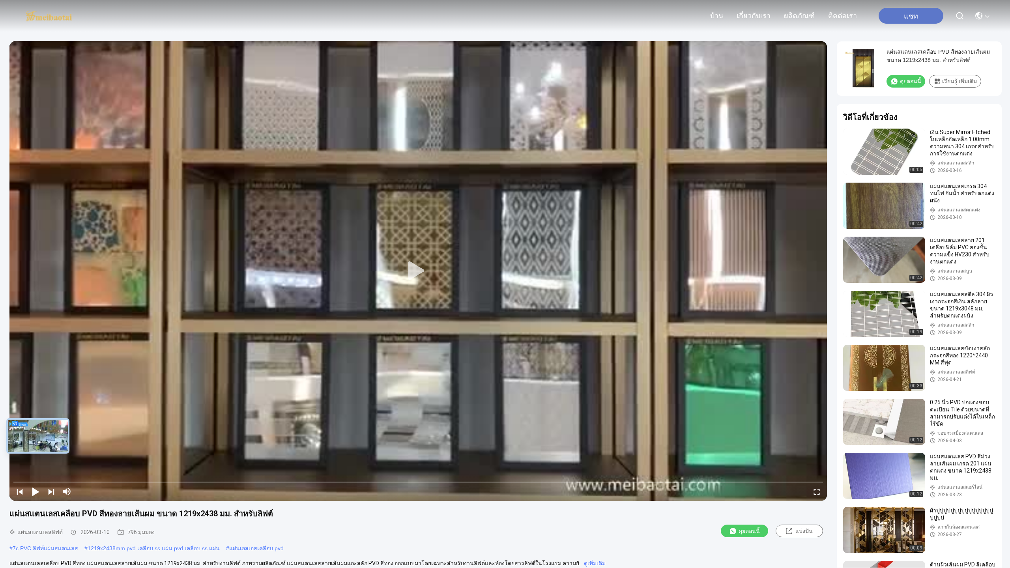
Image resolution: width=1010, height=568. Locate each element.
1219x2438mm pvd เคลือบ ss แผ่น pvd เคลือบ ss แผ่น (154, 548)
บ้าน (716, 16)
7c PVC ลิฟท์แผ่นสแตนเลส (45, 548)
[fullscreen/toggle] (817, 491)
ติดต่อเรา (842, 16)
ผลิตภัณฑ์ (799, 16)
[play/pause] (35, 491)
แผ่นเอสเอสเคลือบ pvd (256, 548)
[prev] (20, 491)
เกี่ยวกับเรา (754, 16)
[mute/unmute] (67, 491)
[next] (51, 491)
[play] (418, 271)
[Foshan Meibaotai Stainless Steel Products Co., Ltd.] (49, 16)
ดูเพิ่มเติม (595, 563)
